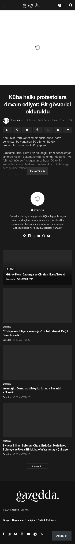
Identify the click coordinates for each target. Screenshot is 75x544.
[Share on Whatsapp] (48, 130)
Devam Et (37, 466)
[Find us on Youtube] (28, 534)
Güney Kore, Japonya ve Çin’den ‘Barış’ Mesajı (35, 274)
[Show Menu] (4, 5)
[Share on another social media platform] (67, 130)
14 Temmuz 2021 (34, 120)
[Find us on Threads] (22, 534)
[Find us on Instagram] (9, 534)
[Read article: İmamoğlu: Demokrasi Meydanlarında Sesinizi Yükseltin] (37, 362)
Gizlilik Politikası (47, 520)
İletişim (31, 520)
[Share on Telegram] (58, 130)
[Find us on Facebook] (3, 534)
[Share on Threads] (38, 130)
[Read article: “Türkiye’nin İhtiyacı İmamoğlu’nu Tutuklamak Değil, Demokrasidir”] (37, 305)
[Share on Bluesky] (27, 130)
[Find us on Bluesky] (15, 534)
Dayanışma (18, 520)
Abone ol (61, 535)
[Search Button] (70, 5)
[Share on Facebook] (7, 130)
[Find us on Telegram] (35, 534)
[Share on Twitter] (17, 130)
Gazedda (15, 120)
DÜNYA (10, 269)
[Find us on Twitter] (41, 534)
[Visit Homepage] (31, 5)
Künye (6, 520)
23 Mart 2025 (26, 279)
